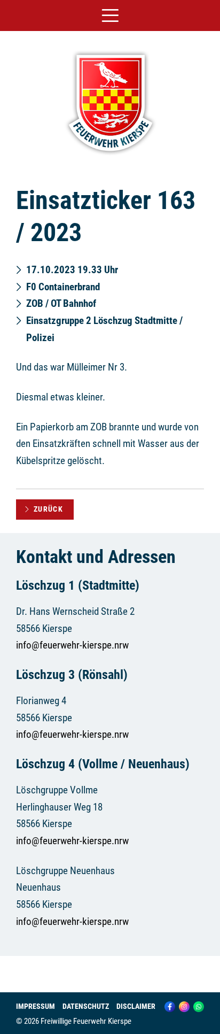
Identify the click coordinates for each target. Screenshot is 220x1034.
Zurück (48, 509)
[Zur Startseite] (110, 156)
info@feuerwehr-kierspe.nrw (72, 645)
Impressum (35, 1006)
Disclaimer (135, 1006)
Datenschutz (85, 1006)
